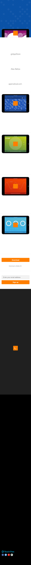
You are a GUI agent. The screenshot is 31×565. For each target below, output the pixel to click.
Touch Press (8, 552)
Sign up (15, 282)
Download (18, 260)
